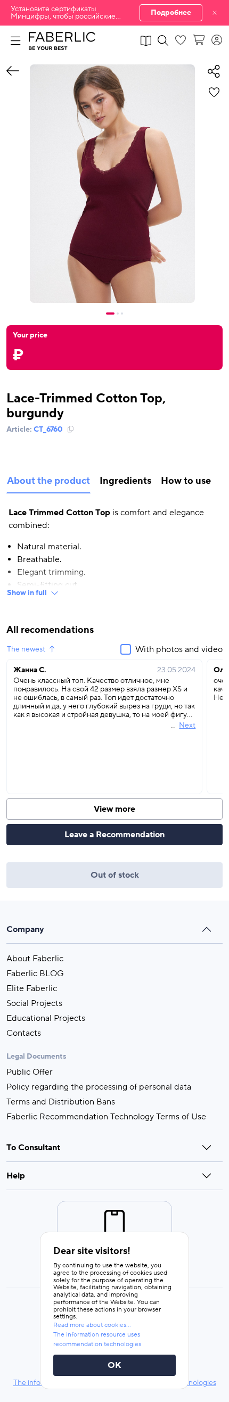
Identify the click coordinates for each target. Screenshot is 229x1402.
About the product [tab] (48, 481)
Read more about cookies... (92, 1325)
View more (114, 809)
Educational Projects (45, 1018)
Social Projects (34, 1003)
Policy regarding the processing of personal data (98, 1087)
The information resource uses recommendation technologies (97, 1339)
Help (15, 1175)
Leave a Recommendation (114, 834)
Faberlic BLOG (35, 973)
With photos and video (179, 649)
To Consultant (33, 1147)
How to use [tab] (186, 481)
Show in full (27, 593)
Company (25, 929)
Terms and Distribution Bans (60, 1101)
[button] (114, 13)
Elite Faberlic (31, 988)
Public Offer (29, 1072)
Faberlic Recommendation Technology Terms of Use (106, 1116)
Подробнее (171, 13)
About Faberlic (34, 958)
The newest (26, 649)
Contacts (23, 1033)
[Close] (214, 12)
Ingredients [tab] (125, 481)
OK (114, 1365)
